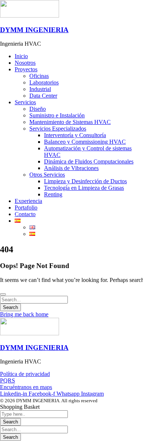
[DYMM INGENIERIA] (29, 15)
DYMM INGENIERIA (34, 30)
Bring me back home (24, 314)
